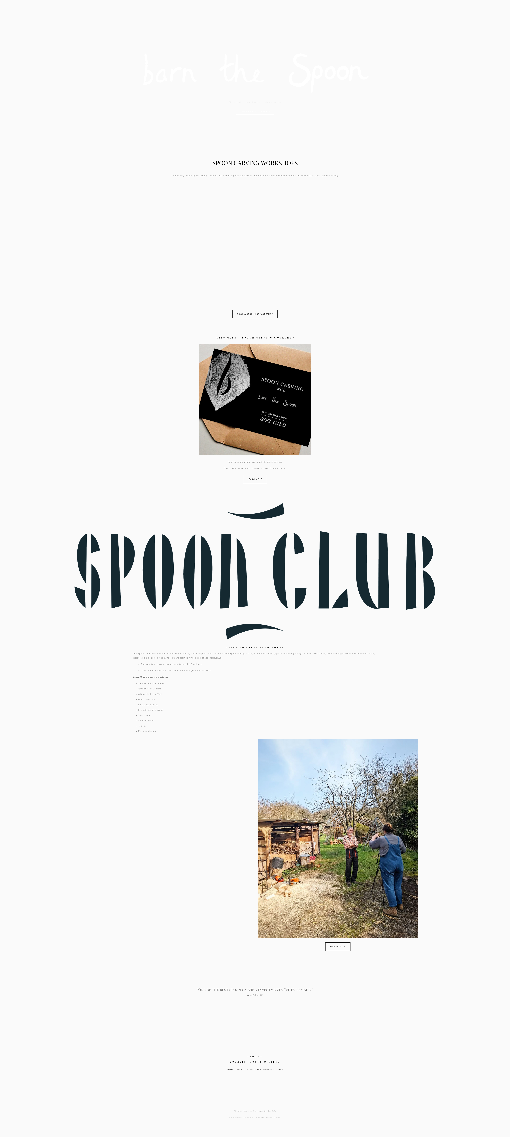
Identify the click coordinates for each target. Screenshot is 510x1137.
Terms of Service (253, 1069)
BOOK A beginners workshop (255, 112)
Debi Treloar (274, 1117)
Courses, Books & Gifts (255, 1062)
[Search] (30, 7)
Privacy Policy (234, 1069)
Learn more (255, 479)
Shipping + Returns (273, 1069)
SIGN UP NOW (338, 946)
